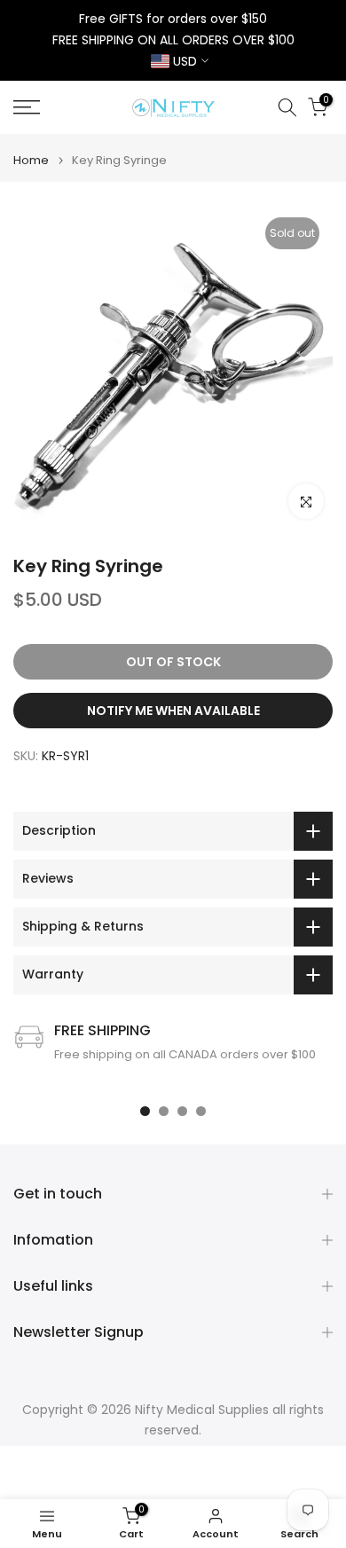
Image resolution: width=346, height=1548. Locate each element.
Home (31, 160)
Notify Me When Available (173, 710)
